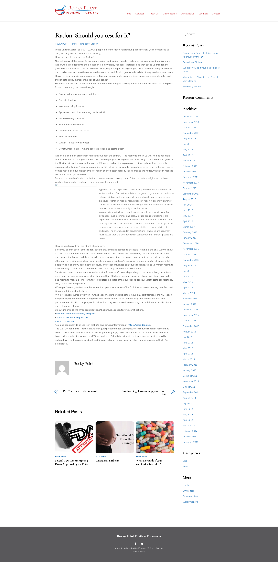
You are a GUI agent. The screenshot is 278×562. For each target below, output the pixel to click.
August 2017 (189, 199)
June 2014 (188, 409)
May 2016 (188, 282)
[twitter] (142, 543)
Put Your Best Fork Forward (80, 391)
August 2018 (189, 138)
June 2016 (188, 276)
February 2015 (190, 364)
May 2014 (188, 414)
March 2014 (189, 425)
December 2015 (191, 309)
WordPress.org (190, 501)
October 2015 (189, 320)
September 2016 (191, 260)
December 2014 (191, 375)
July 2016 (187, 271)
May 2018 (188, 149)
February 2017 (190, 232)
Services (139, 13)
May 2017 (188, 215)
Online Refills (170, 13)
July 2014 (187, 403)
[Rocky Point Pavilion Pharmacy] (76, 14)
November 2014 (191, 381)
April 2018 (188, 155)
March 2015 (189, 359)
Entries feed (188, 490)
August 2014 (189, 398)
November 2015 (191, 315)
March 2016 (189, 293)
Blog (74, 44)
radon (95, 44)
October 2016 (189, 254)
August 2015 (189, 331)
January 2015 (189, 370)
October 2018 (189, 127)
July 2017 (187, 204)
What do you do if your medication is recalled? (149, 462)
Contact (216, 13)
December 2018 (191, 116)
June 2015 (188, 342)
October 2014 (189, 386)
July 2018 (187, 144)
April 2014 (188, 420)
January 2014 (189, 436)
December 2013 (191, 442)
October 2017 (189, 188)
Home (128, 13)
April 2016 (188, 287)
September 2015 (191, 326)
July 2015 (187, 337)
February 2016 (190, 298)
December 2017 (191, 177)
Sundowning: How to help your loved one (144, 393)
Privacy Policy (139, 551)
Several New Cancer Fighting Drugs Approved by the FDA (71, 462)
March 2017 (189, 226)
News (63, 456)
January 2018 (189, 171)
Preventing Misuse (192, 86)
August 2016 (189, 265)
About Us (154, 13)
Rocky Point (61, 44)
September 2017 (191, 193)
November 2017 (191, 182)
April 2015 (188, 353)
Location (203, 13)
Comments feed (191, 496)
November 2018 (191, 122)
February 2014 (190, 431)
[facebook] (136, 543)
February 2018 (190, 166)
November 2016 (191, 248)
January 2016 (189, 304)
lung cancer (85, 44)
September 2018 (191, 133)
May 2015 (188, 348)
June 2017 (188, 210)
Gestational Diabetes (107, 460)
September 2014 (191, 392)
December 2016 (191, 243)
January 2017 (189, 237)
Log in (186, 485)
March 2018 (189, 160)
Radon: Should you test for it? (92, 35)
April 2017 (188, 221)
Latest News (187, 13)
